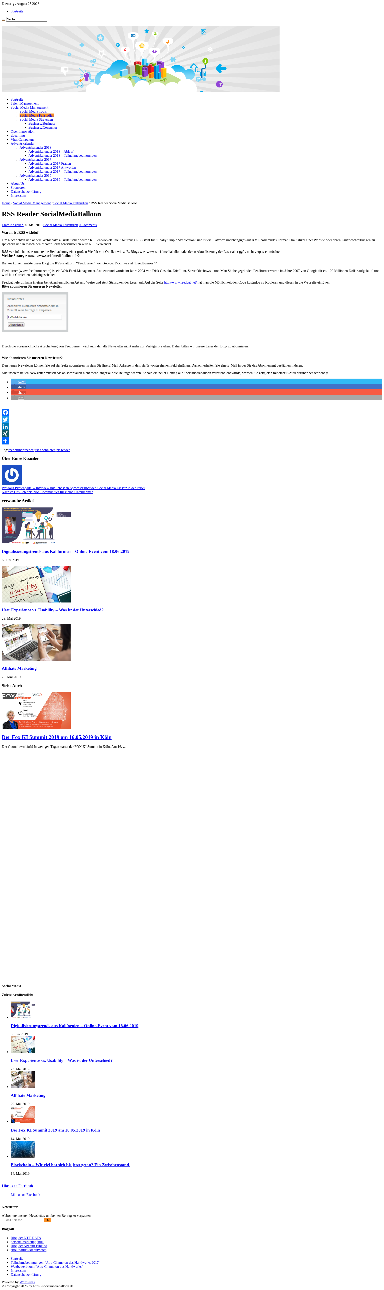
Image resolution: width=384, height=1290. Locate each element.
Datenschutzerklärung (26, 191)
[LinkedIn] (192, 426)
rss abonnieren (45, 450)
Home (6, 203)
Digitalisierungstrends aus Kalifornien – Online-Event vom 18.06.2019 (66, 551)
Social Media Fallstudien (37, 115)
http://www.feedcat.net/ (180, 282)
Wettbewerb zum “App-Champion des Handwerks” (47, 1266)
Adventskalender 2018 (35, 147)
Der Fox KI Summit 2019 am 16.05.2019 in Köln (57, 737)
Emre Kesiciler (13, 225)
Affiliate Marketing (19, 668)
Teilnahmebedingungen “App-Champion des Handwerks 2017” (55, 1262)
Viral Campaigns (22, 139)
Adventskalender (22, 143)
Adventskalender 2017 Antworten (52, 167)
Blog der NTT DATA (26, 1238)
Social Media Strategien (36, 119)
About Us (17, 183)
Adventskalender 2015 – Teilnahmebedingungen (62, 179)
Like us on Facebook (17, 1186)
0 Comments (88, 225)
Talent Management (24, 103)
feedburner (16, 450)
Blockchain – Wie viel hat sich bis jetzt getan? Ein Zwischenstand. (70, 1164)
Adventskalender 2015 (35, 175)
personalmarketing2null (27, 1242)
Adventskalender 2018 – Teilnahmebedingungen (62, 155)
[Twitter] (192, 419)
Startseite (17, 11)
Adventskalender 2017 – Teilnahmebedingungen (62, 171)
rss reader (63, 450)
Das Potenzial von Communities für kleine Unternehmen (47, 492)
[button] (18, 382)
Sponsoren (18, 187)
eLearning (18, 135)
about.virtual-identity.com (28, 1250)
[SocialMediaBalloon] (141, 90)
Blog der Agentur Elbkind (29, 1246)
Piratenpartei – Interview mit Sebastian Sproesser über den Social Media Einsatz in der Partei (73, 488)
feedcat (29, 450)
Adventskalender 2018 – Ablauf (50, 151)
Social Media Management (29, 107)
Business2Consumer (42, 127)
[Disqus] (192, 808)
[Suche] (3, 20)
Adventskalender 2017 (35, 159)
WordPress (27, 1282)
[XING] (192, 433)
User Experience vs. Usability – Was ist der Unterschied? (53, 610)
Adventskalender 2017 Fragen (49, 163)
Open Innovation (22, 131)
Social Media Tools (33, 111)
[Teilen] (192, 440)
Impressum (18, 195)
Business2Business (41, 123)
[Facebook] (192, 412)
